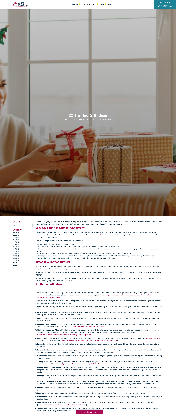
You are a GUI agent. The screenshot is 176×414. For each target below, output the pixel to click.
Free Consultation (89, 412)
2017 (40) (16, 253)
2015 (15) (16, 258)
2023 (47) (16, 239)
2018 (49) (16, 251)
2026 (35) (16, 233)
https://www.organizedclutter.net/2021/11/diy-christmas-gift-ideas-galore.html (89, 340)
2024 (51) (16, 237)
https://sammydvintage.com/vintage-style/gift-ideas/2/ (80, 364)
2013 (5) (15, 262)
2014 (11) (16, 260)
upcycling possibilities (154, 338)
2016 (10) (16, 256)
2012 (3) (15, 265)
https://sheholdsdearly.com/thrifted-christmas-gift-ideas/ (66, 405)
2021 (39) (16, 244)
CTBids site (104, 235)
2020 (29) (16, 246)
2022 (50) (16, 242)
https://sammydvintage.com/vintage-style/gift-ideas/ (86, 326)
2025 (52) (16, 235)
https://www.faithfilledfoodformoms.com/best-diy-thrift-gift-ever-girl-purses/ (64, 335)
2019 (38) (16, 249)
